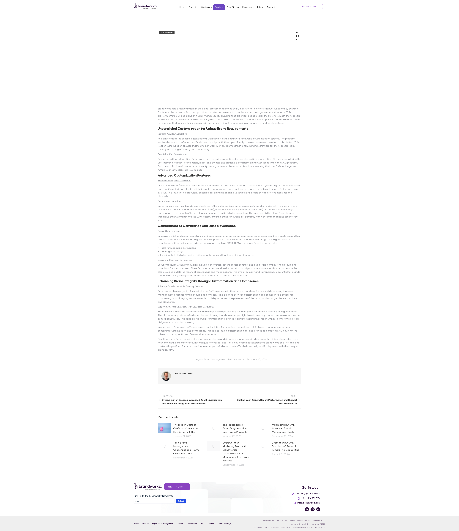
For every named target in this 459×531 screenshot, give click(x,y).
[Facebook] (307, 509)
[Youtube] (318, 509)
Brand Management (166, 32)
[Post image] (164, 428)
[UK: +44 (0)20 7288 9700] (293, 494)
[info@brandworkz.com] (295, 503)
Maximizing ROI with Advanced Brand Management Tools (283, 428)
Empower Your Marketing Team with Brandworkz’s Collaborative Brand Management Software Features (236, 451)
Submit (181, 501)
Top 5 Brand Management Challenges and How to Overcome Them (186, 448)
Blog (202, 524)
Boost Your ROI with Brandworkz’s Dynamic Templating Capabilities (285, 446)
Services (179, 524)
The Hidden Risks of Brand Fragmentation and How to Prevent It (235, 428)
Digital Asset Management (162, 524)
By (236, 359)
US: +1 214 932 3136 (311, 498)
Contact (211, 524)
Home (136, 524)
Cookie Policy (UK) (225, 524)
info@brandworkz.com (308, 502)
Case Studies (192, 524)
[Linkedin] (313, 509)
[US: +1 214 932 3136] (299, 498)
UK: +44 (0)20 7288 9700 (308, 493)
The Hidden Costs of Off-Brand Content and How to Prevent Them (186, 428)
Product (145, 524)
